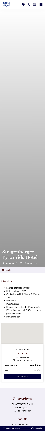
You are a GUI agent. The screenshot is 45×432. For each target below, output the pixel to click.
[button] (41, 4)
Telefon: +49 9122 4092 (22, 424)
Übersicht (6, 270)
